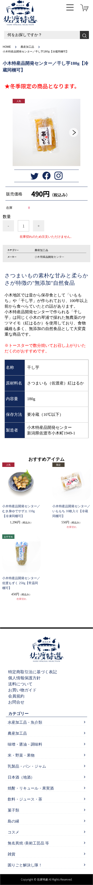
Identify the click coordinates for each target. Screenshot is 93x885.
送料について (20, 684)
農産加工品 (27, 46)
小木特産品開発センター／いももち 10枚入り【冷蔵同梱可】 (71, 511)
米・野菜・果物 (21, 755)
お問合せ (16, 702)
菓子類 (13, 810)
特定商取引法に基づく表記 (32, 672)
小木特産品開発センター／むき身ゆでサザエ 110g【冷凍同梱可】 (21, 511)
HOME (7, 46)
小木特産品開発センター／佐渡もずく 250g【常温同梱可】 (21, 583)
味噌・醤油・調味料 (25, 744)
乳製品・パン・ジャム (27, 766)
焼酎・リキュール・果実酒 (31, 788)
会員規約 (16, 696)
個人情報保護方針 (24, 678)
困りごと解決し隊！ (25, 865)
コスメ (13, 832)
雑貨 (11, 854)
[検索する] (84, 35)
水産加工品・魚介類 (25, 722)
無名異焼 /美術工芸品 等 (28, 843)
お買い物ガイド (22, 690)
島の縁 (13, 821)
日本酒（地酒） (21, 777)
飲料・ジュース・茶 (25, 799)
